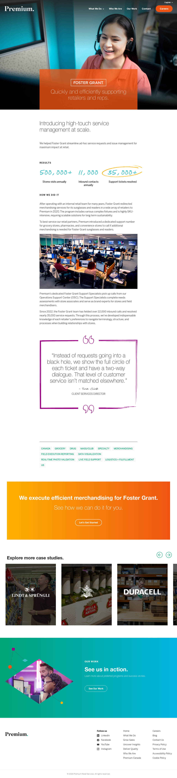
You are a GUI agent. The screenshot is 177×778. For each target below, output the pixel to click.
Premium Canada (132, 757)
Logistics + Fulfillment (119, 459)
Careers (157, 731)
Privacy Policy (159, 744)
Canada (45, 448)
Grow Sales (129, 740)
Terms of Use (159, 748)
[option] (31, 594)
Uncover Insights (131, 744)
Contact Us (158, 740)
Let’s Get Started (88, 522)
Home (126, 731)
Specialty (103, 448)
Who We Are (129, 753)
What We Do (129, 735)
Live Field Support (90, 459)
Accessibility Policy (162, 753)
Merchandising (123, 448)
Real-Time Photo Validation (57, 459)
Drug (73, 448)
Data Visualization (89, 454)
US (42, 465)
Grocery (60, 448)
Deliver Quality (130, 748)
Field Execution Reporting (57, 454)
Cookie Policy (159, 757)
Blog (155, 735)
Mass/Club (86, 448)
